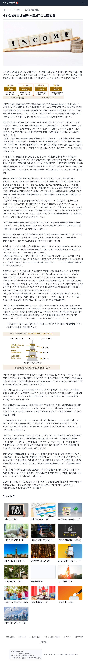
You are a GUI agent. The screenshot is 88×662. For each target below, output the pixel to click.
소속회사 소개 (35, 637)
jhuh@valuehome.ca (28, 655)
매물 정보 (67, 637)
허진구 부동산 (9, 2)
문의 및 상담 (44, 642)
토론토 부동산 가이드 (52, 637)
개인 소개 (22, 637)
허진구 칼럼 (15, 9)
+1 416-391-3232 (32, 658)
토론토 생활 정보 (31, 9)
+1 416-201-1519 (16, 658)
